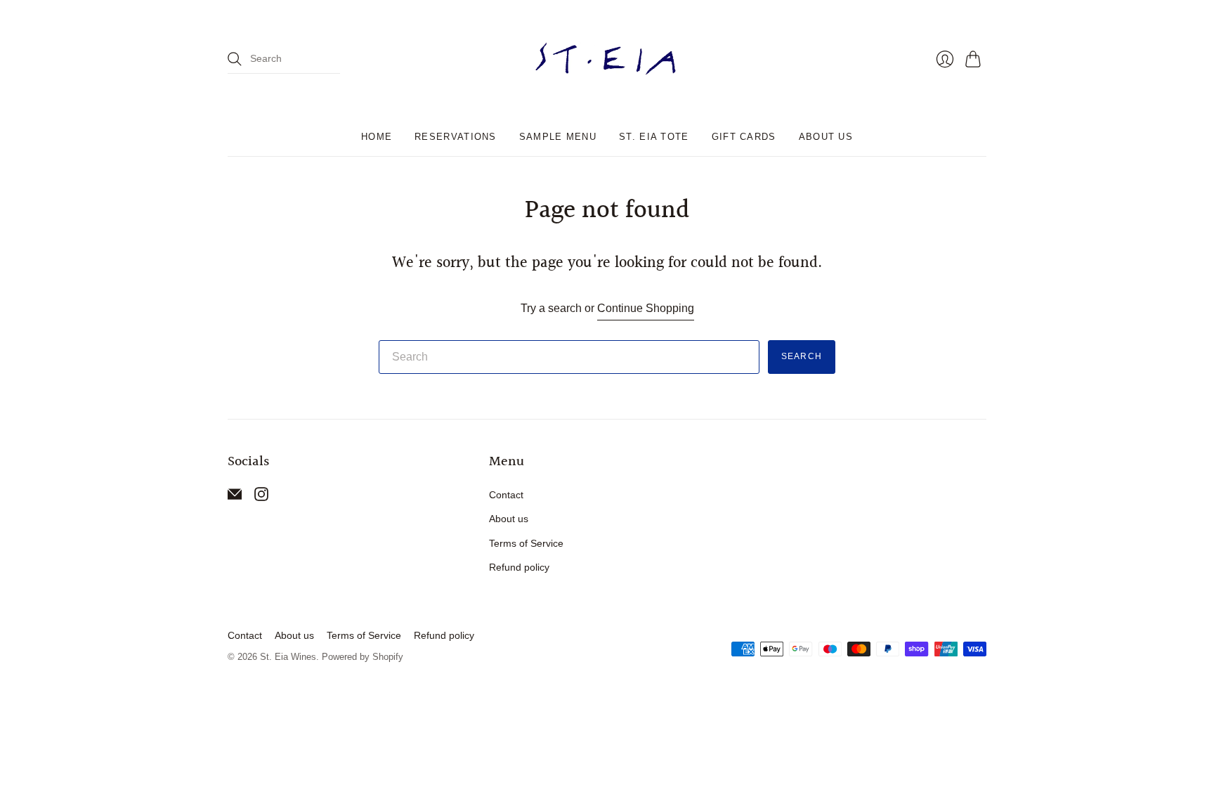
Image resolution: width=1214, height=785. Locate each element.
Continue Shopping (645, 308)
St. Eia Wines (288, 656)
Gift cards (744, 136)
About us (826, 136)
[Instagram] (261, 497)
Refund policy (519, 567)
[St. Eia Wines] (607, 59)
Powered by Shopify (362, 656)
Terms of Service (526, 543)
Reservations (456, 136)
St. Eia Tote (654, 136)
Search (801, 356)
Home (376, 136)
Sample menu (557, 136)
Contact (506, 494)
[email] (235, 497)
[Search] (235, 59)
